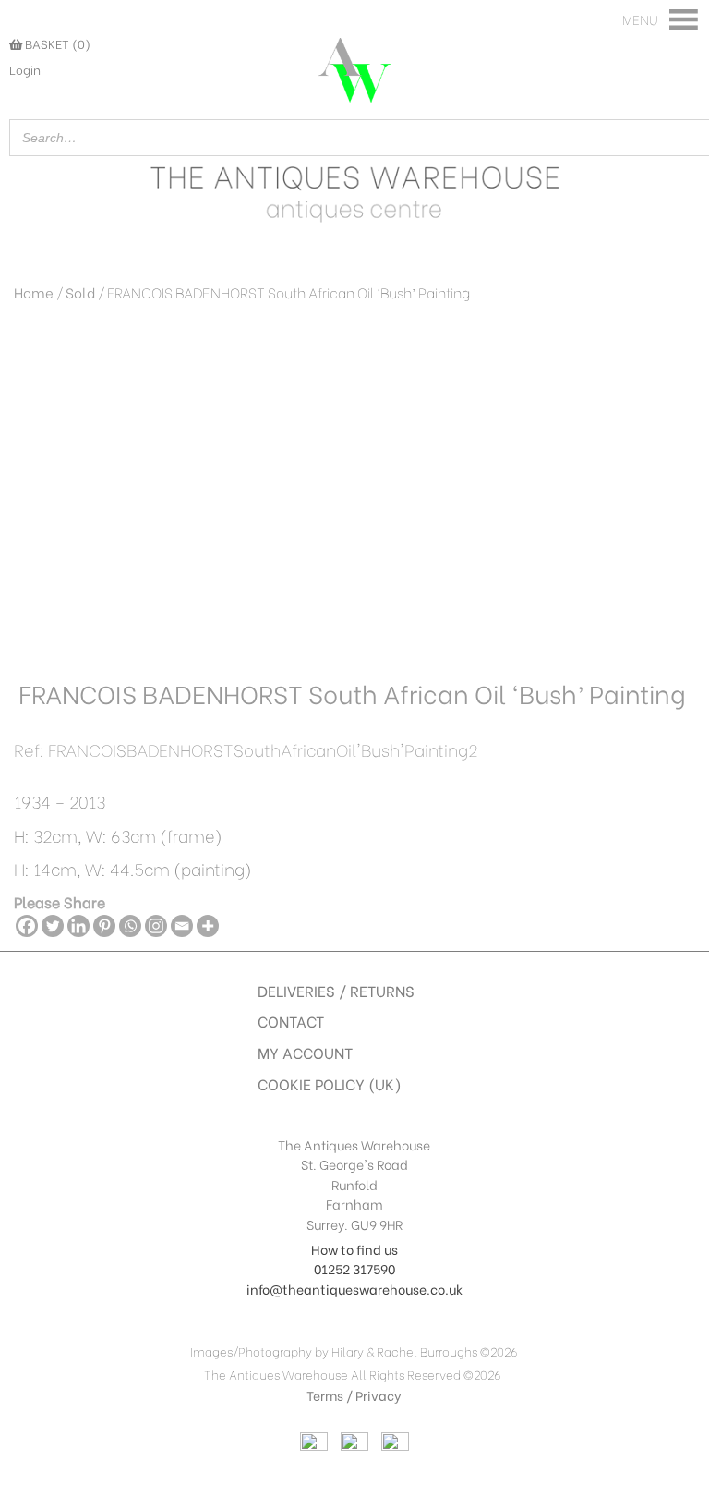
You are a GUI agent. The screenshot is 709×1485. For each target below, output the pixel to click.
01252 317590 (354, 1268)
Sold (80, 292)
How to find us (354, 1249)
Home (34, 292)
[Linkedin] (78, 926)
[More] (208, 926)
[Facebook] (27, 926)
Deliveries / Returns (336, 990)
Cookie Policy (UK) (330, 1083)
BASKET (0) (56, 43)
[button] (640, 19)
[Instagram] (156, 926)
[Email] (182, 926)
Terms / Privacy (354, 1395)
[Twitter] (53, 926)
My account (305, 1052)
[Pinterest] (104, 926)
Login (25, 69)
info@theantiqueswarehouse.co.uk (354, 1288)
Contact (291, 1020)
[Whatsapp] (130, 926)
